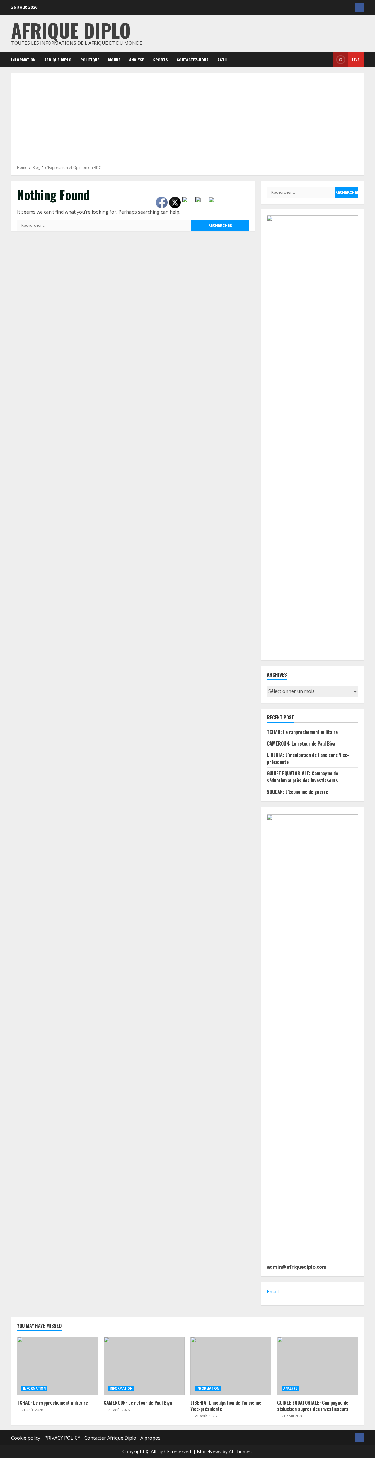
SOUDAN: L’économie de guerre (297, 791)
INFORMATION (23, 59)
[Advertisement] (187, 121)
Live (355, 59)
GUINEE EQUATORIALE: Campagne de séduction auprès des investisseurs (302, 777)
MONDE (114, 59)
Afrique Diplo (71, 30)
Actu (222, 59)
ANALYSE (136, 59)
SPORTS (160, 59)
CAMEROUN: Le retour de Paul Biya (301, 743)
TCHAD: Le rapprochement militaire (302, 732)
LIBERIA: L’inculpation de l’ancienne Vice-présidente (230, 1366)
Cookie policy (25, 1438)
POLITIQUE (89, 59)
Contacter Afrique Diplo (110, 1438)
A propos (150, 1438)
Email (273, 1291)
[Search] (324, 59)
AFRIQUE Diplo (57, 59)
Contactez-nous (193, 59)
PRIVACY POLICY (62, 1438)
